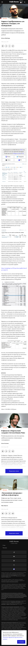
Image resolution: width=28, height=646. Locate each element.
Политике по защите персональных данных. (9, 581)
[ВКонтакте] (14, 560)
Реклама (5, 547)
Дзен (19, 153)
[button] (2, 2)
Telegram (15, 153)
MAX (21, 149)
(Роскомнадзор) (14, 574)
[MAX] (14, 569)
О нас (4, 545)
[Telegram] (14, 552)
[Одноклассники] (14, 565)
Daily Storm (14, 2)
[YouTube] (14, 556)
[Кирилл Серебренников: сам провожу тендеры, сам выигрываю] (2, 46)
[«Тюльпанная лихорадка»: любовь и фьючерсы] (2, 513)
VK (23, 153)
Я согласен (21, 641)
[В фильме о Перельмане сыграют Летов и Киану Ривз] (2, 451)
